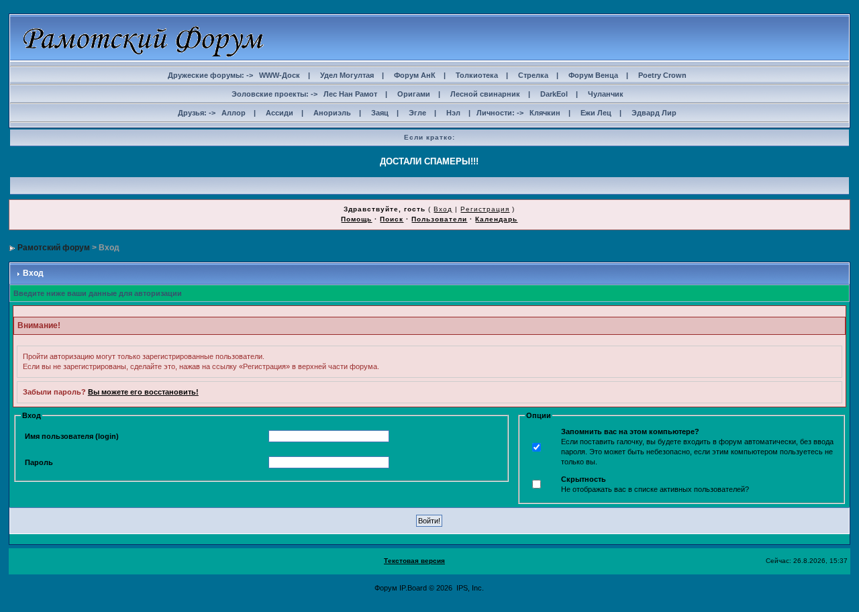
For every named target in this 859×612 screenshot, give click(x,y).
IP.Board (413, 588)
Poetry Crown (662, 75)
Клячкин (544, 113)
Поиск (391, 219)
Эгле (417, 113)
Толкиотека (477, 75)
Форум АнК (415, 75)
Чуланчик (605, 94)
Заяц (380, 113)
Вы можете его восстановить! (143, 392)
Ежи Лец (595, 113)
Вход (443, 209)
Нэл (453, 113)
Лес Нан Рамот (350, 94)
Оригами (413, 94)
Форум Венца (593, 75)
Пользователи (439, 219)
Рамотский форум (53, 247)
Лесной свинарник (485, 94)
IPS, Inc (469, 588)
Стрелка (533, 75)
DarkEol (554, 94)
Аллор (233, 113)
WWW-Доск (279, 75)
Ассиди (279, 113)
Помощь (356, 219)
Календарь (496, 219)
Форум (385, 588)
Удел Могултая (347, 75)
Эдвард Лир (653, 113)
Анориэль (332, 113)
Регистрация (484, 209)
